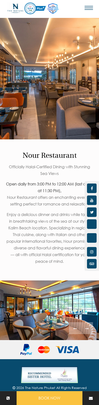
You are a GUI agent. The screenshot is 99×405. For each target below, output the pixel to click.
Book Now (49, 398)
